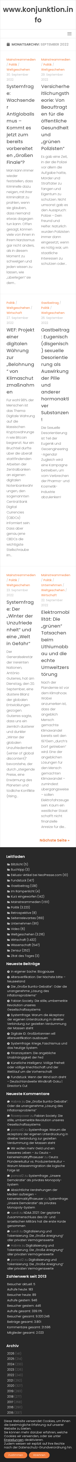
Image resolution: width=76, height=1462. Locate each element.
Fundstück (18, 880)
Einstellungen (14, 1440)
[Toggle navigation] (69, 33)
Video (15, 929)
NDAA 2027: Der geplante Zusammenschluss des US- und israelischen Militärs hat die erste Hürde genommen (36, 1219)
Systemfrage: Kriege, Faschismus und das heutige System (37, 1045)
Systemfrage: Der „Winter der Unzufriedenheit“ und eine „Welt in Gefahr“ (20, 623)
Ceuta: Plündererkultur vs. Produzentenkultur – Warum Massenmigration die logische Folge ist (36, 1163)
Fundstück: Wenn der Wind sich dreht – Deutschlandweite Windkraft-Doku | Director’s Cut (36, 1081)
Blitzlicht (17, 864)
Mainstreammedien (21, 59)
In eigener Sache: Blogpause (32, 971)
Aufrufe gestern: (19, 1300)
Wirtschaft (14, 313)
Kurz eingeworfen (24, 896)
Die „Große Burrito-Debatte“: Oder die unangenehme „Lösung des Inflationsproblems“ (37, 990)
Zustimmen (15, 1455)
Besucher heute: (19, 1295)
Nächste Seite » (54, 840)
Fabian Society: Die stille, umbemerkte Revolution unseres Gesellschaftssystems (35, 1120)
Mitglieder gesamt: (21, 1333)
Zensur (16, 950)
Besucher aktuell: (20, 1284)
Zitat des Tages (22, 956)
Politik (13, 64)
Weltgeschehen (18, 69)
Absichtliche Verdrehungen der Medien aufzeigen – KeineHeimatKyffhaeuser (32, 1194)
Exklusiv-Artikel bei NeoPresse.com (36, 875)
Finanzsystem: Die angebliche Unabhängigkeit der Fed (31, 1055)
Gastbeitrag (50, 303)
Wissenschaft (21, 945)
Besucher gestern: (21, 1306)
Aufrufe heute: (17, 1289)
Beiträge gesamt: (20, 1322)
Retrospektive (21, 913)
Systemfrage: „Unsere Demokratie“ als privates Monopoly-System (34, 1180)
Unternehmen (51, 585)
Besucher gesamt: (21, 1316)
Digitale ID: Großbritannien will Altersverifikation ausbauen (31, 1036)
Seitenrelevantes (23, 918)
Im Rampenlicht (23, 891)
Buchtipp (17, 869)
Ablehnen (39, 1455)
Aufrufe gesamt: (19, 1311)
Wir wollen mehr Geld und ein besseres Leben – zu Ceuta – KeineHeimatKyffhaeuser (31, 1152)
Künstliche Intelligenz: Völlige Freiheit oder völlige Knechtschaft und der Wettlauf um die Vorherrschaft (36, 1067)
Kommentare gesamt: (24, 1327)
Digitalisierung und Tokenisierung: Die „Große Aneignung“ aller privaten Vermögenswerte (35, 1235)
